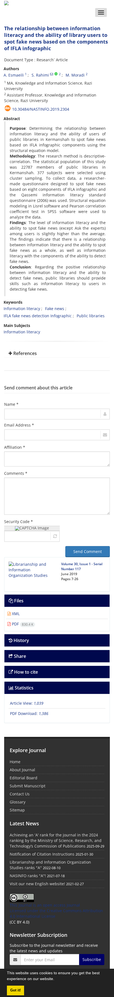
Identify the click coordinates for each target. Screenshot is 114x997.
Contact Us (20, 793)
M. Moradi (75, 75)
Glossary (17, 802)
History (20, 640)
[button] (56, 979)
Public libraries (91, 315)
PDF (22, 623)
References (24, 353)
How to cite (25, 672)
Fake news (54, 308)
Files (18, 601)
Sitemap (17, 810)
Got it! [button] (15, 990)
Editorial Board (23, 777)
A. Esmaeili (14, 75)
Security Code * (18, 521)
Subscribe (91, 959)
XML (15, 613)
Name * (11, 404)
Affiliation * (14, 447)
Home (15, 761)
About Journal (22, 769)
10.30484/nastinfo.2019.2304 (40, 109)
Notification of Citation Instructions (42, 854)
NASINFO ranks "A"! (28, 875)
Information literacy (22, 308)
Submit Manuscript (27, 785)
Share (19, 656)
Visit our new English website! (37, 883)
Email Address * (19, 425)
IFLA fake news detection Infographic (38, 315)
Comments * (15, 473)
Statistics (23, 688)
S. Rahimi (40, 75)
